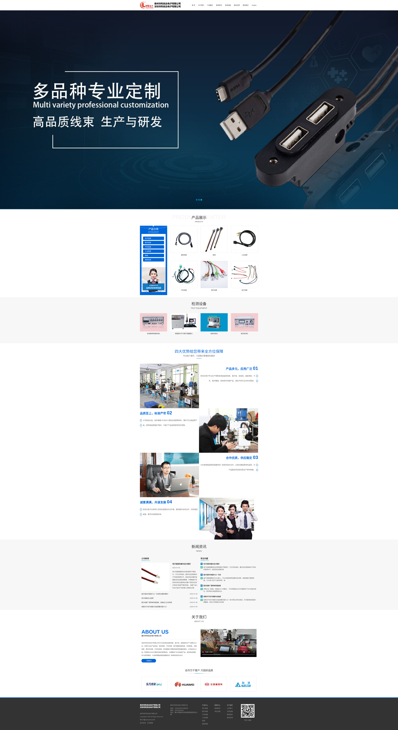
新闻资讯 (219, 5)
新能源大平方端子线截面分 (184, 333)
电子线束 (148, 238)
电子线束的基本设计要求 (181, 564)
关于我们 (201, 5)
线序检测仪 (214, 333)
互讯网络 (150, 723)
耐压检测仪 (244, 333)
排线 (146, 255)
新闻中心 (217, 705)
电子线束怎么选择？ (148, 598)
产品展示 (210, 5)
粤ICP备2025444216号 (147, 720)
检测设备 (228, 5)
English (254, 5)
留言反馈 (237, 5)
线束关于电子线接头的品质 (212, 596)
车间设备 (230, 711)
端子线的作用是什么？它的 (212, 575)
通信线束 (148, 260)
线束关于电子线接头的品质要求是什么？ (154, 606)
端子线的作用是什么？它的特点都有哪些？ (155, 594)
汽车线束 (148, 247)
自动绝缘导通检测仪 (153, 333)
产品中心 (205, 705)
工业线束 (148, 251)
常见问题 (217, 711)
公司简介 (230, 708)
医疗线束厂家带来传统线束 (212, 585)
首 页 (193, 5)
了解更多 (149, 661)
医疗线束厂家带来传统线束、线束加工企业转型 (156, 602)
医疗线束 (148, 242)
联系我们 (246, 5)
